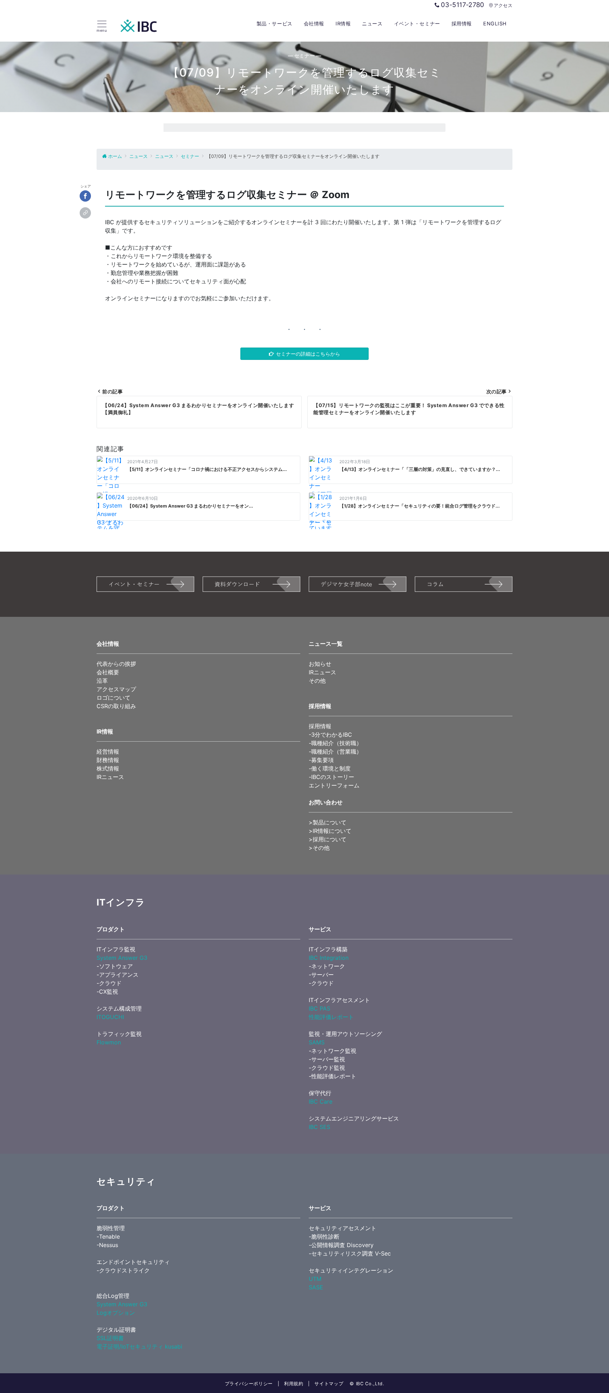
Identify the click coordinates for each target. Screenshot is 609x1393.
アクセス (503, 5)
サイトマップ (328, 1383)
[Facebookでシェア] (85, 196)
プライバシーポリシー (249, 1383)
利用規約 (293, 1383)
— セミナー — (304, 56)
